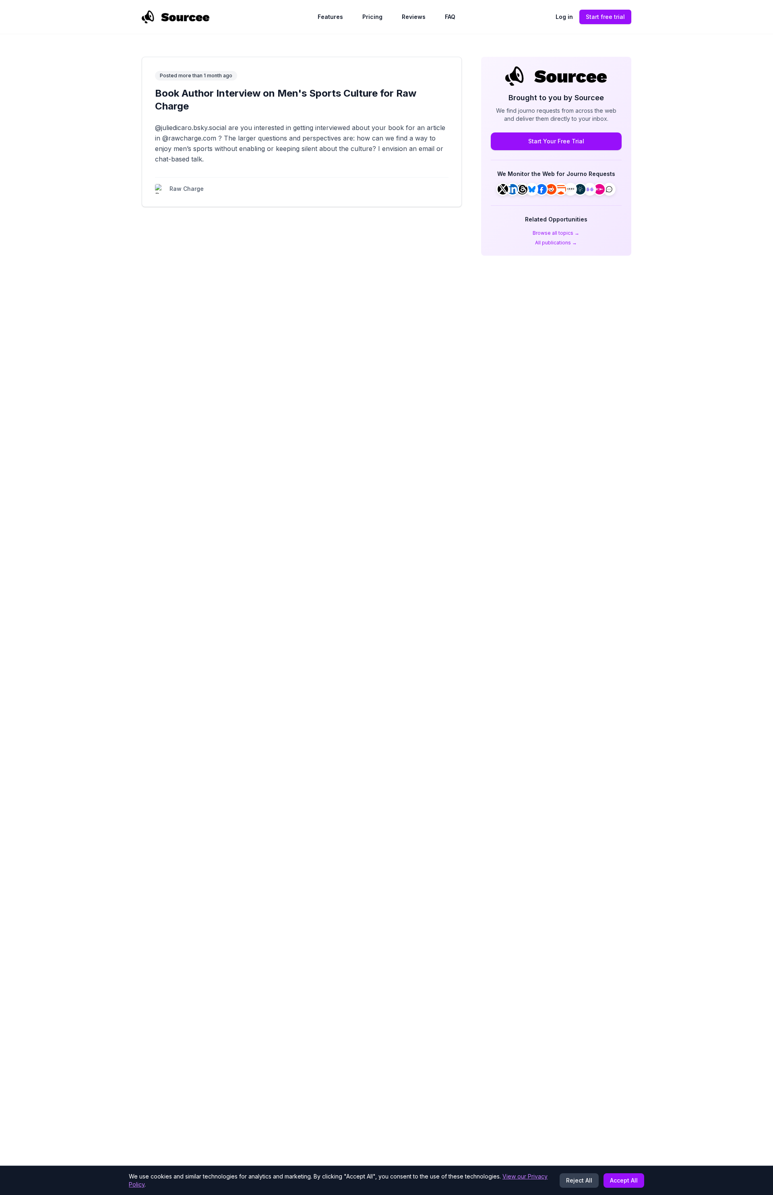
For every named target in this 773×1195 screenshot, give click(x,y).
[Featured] (589, 189)
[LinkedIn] (512, 189)
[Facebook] (541, 189)
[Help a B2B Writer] (580, 189)
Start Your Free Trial (556, 141)
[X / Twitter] (502, 189)
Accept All (624, 1180)
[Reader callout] (609, 189)
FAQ (450, 16)
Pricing (372, 16)
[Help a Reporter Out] (570, 189)
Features (330, 16)
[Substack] (560, 189)
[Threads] (522, 189)
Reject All (579, 1180)
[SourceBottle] (599, 189)
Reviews (414, 16)
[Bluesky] (531, 189)
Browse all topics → (556, 233)
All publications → (556, 243)
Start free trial (605, 16)
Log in (564, 16)
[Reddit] (551, 189)
